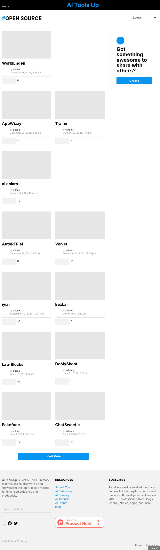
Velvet (61, 244)
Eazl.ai (61, 304)
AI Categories (63, 491)
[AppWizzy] (26, 105)
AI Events (61, 503)
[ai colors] (26, 165)
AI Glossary (62, 495)
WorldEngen (13, 63)
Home (138, 545)
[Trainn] (80, 105)
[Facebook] (9, 524)
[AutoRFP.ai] (26, 225)
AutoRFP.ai (12, 244)
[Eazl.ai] (80, 286)
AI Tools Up (83, 4)
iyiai (6, 304)
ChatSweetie (67, 424)
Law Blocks (12, 364)
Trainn (61, 123)
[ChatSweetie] (80, 406)
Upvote (5, 81)
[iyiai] (26, 286)
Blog (58, 506)
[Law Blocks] (26, 346)
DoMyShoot (66, 364)
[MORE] (48, 80)
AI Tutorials (62, 499)
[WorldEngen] (26, 45)
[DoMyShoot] (80, 345)
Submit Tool (62, 487)
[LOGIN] (156, 5)
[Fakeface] (26, 406)
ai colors (10, 183)
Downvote (12, 81)
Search (47, 510)
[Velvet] (80, 225)
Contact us (152, 545)
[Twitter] (15, 524)
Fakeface (11, 424)
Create (134, 81)
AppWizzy (11, 123)
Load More (53, 456)
